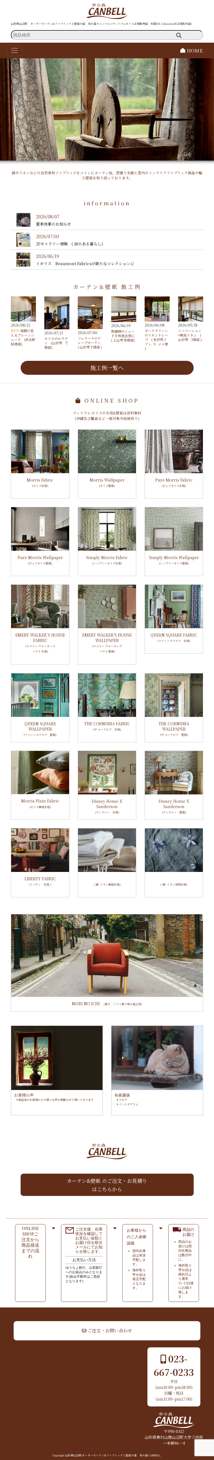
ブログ (122, 1100)
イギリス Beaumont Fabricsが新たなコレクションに (85, 263)
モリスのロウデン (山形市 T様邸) (56, 343)
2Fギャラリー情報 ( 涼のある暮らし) (69, 243)
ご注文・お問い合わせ (109, 1330)
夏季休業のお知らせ (53, 224)
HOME (194, 50)
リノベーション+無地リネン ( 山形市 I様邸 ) (190, 335)
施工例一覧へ (107, 368)
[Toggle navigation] (14, 50)
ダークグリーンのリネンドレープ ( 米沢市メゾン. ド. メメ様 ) (156, 339)
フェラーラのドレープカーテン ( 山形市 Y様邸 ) (91, 342)
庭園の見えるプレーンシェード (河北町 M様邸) (23, 337)
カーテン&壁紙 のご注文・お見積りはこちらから (107, 1185)
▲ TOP (193, 1313)
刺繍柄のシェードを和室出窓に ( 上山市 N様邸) (123, 335)
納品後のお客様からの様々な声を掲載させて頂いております (56, 1100)
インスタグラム (128, 1104)
